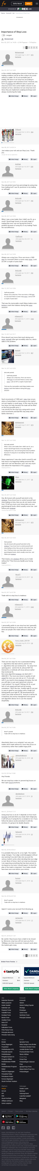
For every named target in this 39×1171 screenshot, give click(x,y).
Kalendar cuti (6, 1008)
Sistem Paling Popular (27, 1005)
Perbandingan (24, 1071)
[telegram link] (13, 1128)
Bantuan (22, 1091)
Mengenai (23, 1098)
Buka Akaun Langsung (11, 988)
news (30, 259)
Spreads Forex (24, 1042)
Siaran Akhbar (24, 1054)
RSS (3, 1096)
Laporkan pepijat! (25, 1096)
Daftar (29, 3)
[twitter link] (8, 1128)
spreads (8, 339)
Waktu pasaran (6, 1003)
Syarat (4, 1111)
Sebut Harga (14, 96)
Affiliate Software (7, 1101)
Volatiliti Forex (6, 1012)
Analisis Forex (6, 1020)
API (3, 1093)
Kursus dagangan (7, 1079)
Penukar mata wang (8, 1035)
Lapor (34, 96)
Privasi (10, 1111)
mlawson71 (19, 316)
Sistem (22, 1003)
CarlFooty (19, 236)
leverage (4, 817)
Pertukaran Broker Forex (27, 1047)
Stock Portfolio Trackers (9, 1081)
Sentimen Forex (25, 1015)
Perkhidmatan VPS (8, 1049)
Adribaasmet (19, 423)
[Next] (36, 47)
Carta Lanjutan (6, 1103)
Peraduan (23, 1010)
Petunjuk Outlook (25, 1017)
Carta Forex (23, 1012)
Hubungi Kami (24, 1093)
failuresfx (18, 832)
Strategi (22, 1008)
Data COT (5, 1022)
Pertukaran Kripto (7, 1076)
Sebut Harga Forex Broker (28, 1044)
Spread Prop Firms (26, 1067)
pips (3, 259)
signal (4, 678)
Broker (4, 1042)
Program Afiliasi (7, 1059)
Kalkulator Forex (7, 1027)
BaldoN (17, 351)
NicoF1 (17, 575)
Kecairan (4, 1025)
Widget (4, 1088)
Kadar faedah (6, 1005)
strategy (10, 84)
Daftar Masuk (17, 3)
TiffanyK (18, 130)
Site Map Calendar (31, 1111)
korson (17, 878)
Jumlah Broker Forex (26, 1049)
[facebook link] (3, 1128)
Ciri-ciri (4, 1091)
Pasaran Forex (6, 1010)
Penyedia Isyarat (7, 1052)
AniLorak (18, 198)
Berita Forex (5, 1017)
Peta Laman (19, 1111)
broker (20, 690)
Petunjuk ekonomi (7, 1032)
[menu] (37, 3)
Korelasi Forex (6, 1015)
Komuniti (22, 1000)
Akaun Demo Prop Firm (27, 1069)
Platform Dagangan (8, 1071)
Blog (21, 1101)
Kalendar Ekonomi (7, 1000)
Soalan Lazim (24, 1088)
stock (11, 783)
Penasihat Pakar (7, 1074)
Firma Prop (23, 1059)
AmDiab (18, 164)
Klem (17, 477)
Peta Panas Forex (7, 1030)
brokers (4, 305)
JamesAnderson (21, 755)
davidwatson (20, 794)
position (27, 466)
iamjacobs (19, 918)
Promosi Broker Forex (26, 1052)
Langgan (9, 35)
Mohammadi (8, 39)
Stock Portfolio (6, 1098)
